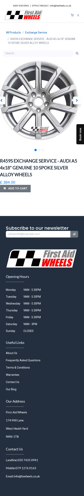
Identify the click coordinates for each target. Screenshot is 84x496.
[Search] (77, 53)
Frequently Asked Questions (23, 360)
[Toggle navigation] (78, 15)
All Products (13, 32)
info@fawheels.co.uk (27, 476)
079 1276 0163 (26, 468)
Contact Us (12, 382)
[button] (77, 100)
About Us (11, 353)
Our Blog (11, 389)
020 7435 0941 (28, 460)
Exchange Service (36, 32)
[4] (72, 15)
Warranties (12, 374)
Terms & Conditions (18, 367)
